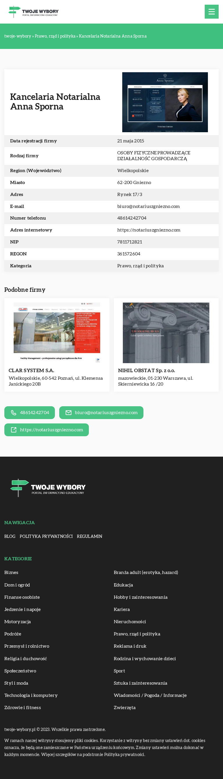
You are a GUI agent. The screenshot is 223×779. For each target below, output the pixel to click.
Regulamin (89, 537)
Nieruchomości (130, 621)
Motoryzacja (17, 621)
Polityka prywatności (46, 537)
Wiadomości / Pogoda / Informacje (150, 695)
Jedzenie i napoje (22, 609)
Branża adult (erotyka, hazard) (146, 572)
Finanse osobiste (22, 597)
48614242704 (131, 218)
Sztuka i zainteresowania (141, 683)
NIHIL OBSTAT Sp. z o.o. (146, 370)
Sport (119, 671)
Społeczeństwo (20, 671)
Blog (9, 537)
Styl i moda (16, 683)
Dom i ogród (17, 585)
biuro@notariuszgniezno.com (148, 206)
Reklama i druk (130, 646)
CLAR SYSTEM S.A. (31, 370)
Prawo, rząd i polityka (140, 266)
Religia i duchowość (25, 658)
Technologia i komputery (31, 695)
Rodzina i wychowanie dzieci (145, 658)
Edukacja (123, 585)
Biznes (11, 572)
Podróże (12, 634)
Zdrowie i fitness (22, 707)
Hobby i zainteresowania (141, 597)
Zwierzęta (125, 707)
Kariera (122, 609)
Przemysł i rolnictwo (26, 646)
